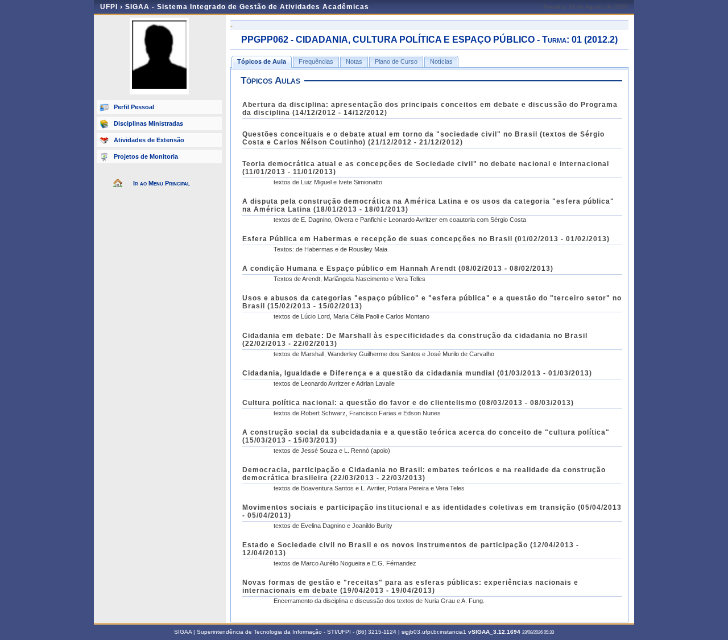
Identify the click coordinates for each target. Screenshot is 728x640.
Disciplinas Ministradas (148, 123)
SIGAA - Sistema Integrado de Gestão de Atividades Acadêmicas (247, 7)
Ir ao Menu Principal (161, 183)
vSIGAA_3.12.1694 (494, 632)
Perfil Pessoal (134, 107)
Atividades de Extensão (149, 140)
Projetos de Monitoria (146, 156)
